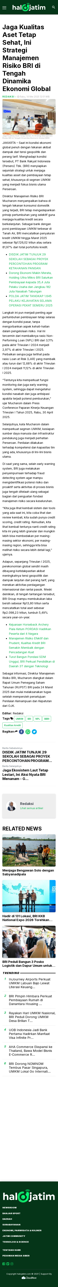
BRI (29, 718)
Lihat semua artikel (31, 808)
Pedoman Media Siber (15, 1255)
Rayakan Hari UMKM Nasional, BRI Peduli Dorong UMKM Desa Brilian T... (32, 1017)
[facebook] (21, 731)
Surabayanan (11, 1224)
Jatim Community (13, 1236)
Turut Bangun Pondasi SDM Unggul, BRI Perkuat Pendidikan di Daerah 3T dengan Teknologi (32, 661)
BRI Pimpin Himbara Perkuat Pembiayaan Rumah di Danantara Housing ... (30, 1000)
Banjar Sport (11, 1213)
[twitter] (34, 731)
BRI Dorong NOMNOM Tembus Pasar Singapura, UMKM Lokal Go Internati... (30, 1067)
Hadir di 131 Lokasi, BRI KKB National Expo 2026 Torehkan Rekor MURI (25, 920)
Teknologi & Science (15, 1242)
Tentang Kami (11, 1250)
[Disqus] (29, 1134)
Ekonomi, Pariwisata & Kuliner (21, 1230)
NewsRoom (9, 1207)
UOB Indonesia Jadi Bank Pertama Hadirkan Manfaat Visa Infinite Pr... (29, 1034)
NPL (37, 718)
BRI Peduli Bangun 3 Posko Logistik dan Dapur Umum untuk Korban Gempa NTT (27, 965)
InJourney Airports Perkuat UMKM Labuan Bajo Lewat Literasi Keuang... (29, 983)
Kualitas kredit (12, 725)
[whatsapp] (27, 731)
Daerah (7, 1219)
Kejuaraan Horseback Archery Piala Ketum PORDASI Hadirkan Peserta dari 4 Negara (30, 629)
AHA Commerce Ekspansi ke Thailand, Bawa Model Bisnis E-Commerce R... (30, 1050)
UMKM (19, 718)
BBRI (46, 718)
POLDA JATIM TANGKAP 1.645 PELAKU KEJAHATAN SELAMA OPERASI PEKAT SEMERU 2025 (31, 300)
